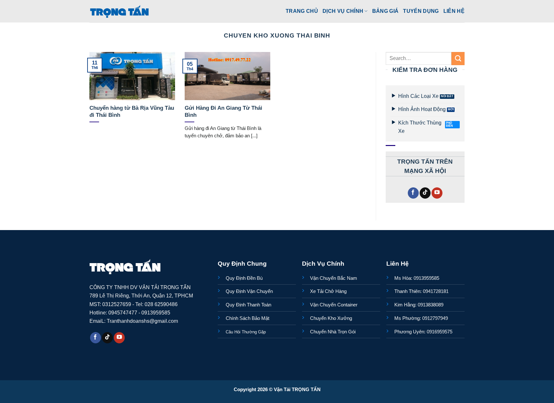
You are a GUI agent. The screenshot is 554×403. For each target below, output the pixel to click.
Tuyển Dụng (421, 11)
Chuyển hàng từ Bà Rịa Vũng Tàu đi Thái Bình (131, 111)
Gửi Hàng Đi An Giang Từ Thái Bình (223, 111)
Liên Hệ (454, 11)
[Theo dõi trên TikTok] (425, 193)
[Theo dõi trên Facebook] (413, 193)
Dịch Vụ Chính (343, 11)
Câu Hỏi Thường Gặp (246, 332)
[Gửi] (458, 58)
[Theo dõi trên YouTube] (437, 193)
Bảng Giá (385, 11)
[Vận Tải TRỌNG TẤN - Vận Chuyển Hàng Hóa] (119, 11)
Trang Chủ (302, 11)
